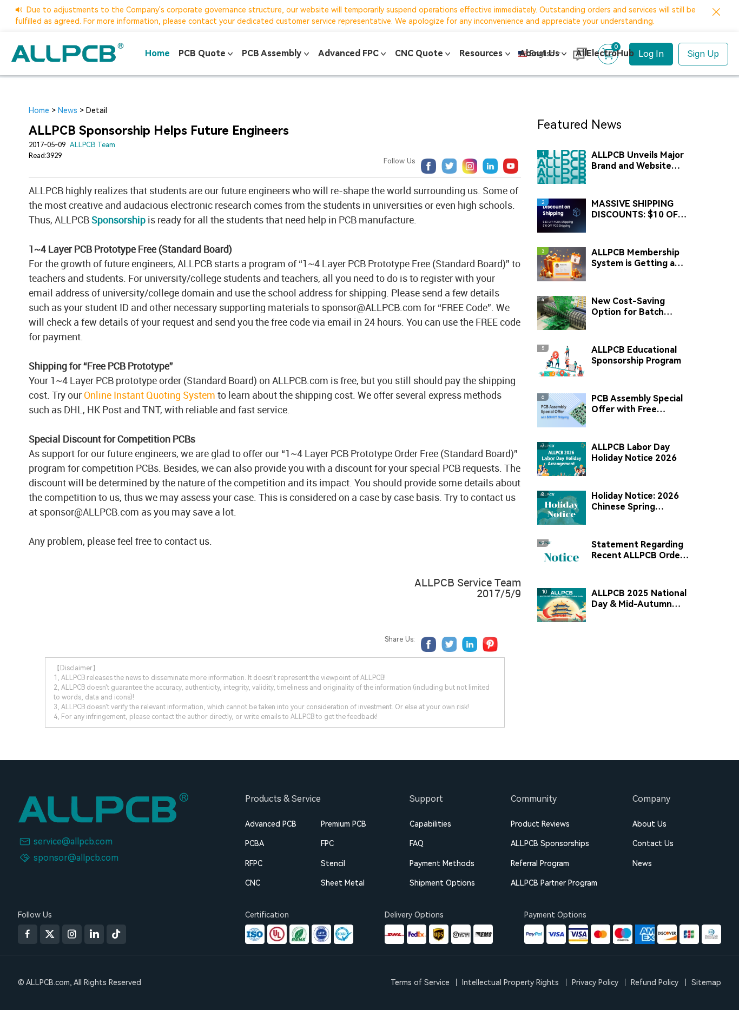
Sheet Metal (343, 883)
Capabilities (430, 824)
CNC (252, 883)
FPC (327, 843)
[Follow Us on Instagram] (72, 934)
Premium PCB (343, 824)
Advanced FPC (348, 53)
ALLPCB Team (92, 145)
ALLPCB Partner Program (554, 883)
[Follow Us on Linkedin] (94, 934)
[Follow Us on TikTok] (116, 934)
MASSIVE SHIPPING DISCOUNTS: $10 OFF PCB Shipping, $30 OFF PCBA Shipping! (639, 209)
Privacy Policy (595, 982)
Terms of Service (420, 982)
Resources (481, 53)
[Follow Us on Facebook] (27, 934)
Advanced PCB (270, 824)
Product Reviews (540, 824)
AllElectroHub (605, 53)
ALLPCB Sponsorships (550, 843)
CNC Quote (419, 53)
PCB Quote (202, 53)
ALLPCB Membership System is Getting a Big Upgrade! (635, 258)
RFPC (253, 863)
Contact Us (653, 843)
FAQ (417, 843)
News (67, 110)
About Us (539, 53)
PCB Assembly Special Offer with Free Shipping (637, 404)
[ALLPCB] (67, 52)
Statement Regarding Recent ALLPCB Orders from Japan (639, 550)
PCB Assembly (271, 53)
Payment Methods (442, 863)
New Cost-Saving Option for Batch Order (628, 307)
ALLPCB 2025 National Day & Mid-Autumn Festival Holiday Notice (639, 599)
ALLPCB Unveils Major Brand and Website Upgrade (637, 160)
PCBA (254, 843)
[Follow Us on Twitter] (50, 934)
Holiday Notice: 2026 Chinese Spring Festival (635, 501)
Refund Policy (654, 982)
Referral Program (540, 863)
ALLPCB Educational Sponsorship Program (636, 355)
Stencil (333, 863)
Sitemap (706, 982)
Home (157, 53)
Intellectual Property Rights (510, 982)
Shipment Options (442, 883)
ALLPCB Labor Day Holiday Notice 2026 (634, 452)
